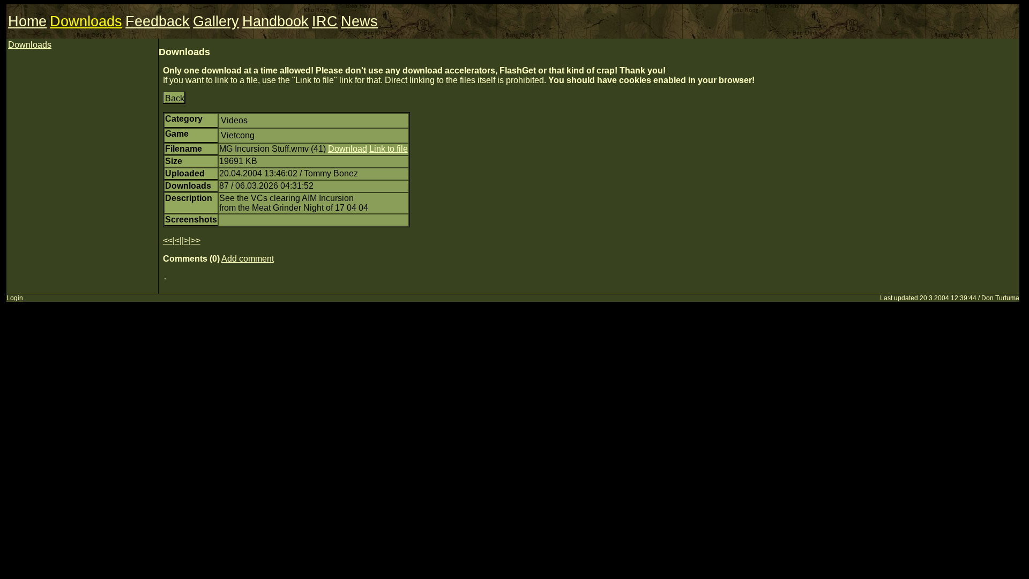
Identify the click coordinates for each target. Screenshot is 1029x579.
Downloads (86, 21)
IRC (325, 21)
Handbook (275, 21)
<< (168, 240)
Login (14, 298)
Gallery (216, 21)
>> (195, 240)
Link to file (388, 148)
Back (174, 98)
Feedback (157, 21)
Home (27, 21)
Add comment (247, 258)
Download (347, 148)
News (359, 21)
